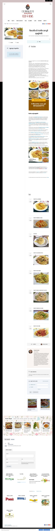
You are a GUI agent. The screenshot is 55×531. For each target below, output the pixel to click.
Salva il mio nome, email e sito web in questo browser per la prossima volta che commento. (27, 463)
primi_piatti (15, 418)
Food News (40, 20)
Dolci (26, 20)
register (16, 53)
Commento (7, 453)
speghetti (31, 418)
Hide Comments (12, 439)
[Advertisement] (39, 54)
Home (8, 20)
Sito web (7, 462)
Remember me (39, 389)
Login (47, 0)
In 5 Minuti (30, 20)
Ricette (13, 20)
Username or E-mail (32, 384)
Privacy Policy (6, 524)
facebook (44, 172)
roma (28, 418)
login (13, 53)
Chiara (8, 443)
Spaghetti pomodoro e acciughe (44, 127)
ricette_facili (21, 418)
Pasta (7, 23)
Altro (35, 20)
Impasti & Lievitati (20, 20)
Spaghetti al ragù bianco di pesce (36, 132)
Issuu (34, 491)
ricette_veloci (25, 418)
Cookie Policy (9, 524)
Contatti (44, 20)
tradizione (35, 418)
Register (50, 0)
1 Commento (34, 344)
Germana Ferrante (45, 344)
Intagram (38, 171)
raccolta (18, 418)
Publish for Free (38, 491)
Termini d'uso (6, 525)
